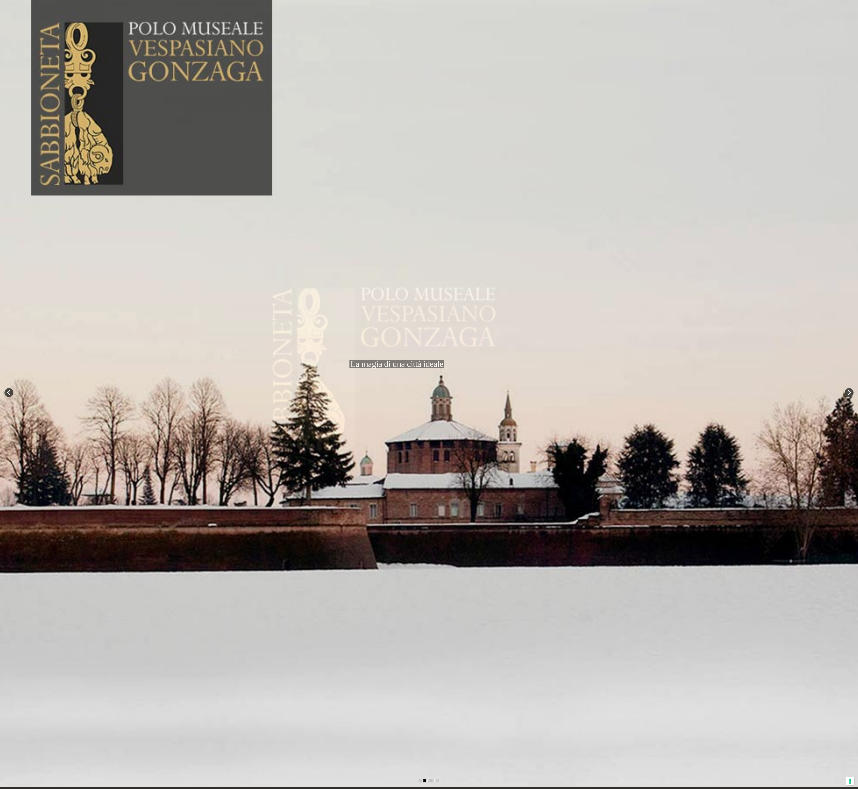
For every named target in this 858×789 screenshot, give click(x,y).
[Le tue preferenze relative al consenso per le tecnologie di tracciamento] (850, 781)
